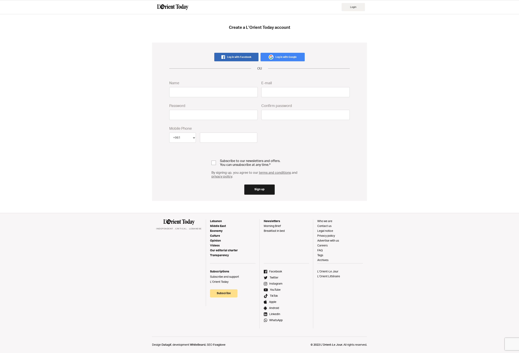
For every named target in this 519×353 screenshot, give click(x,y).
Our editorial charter (224, 250)
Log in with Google (286, 56)
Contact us (324, 226)
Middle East (218, 226)
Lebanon (216, 221)
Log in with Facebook (239, 56)
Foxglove (219, 344)
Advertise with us (328, 240)
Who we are (324, 221)
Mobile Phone (180, 128)
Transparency (219, 255)
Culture (215, 235)
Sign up (259, 189)
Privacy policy (326, 235)
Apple (272, 301)
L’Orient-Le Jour (327, 271)
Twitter (274, 277)
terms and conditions (275, 173)
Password (177, 105)
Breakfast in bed (274, 230)
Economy (216, 230)
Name (174, 83)
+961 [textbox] (176, 137)
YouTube (275, 289)
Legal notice (325, 230)
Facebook (275, 271)
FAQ (320, 250)
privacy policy (221, 176)
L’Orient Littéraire (328, 276)
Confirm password (276, 105)
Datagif (166, 344)
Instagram (275, 283)
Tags (320, 255)
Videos (215, 245)
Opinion (215, 240)
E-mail (266, 83)
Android (274, 308)
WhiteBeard (198, 344)
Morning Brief (272, 226)
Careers (322, 245)
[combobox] (182, 138)
